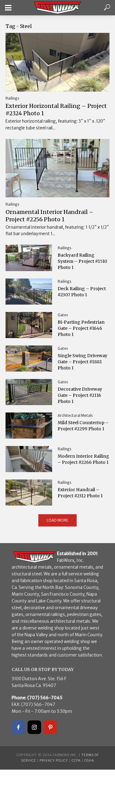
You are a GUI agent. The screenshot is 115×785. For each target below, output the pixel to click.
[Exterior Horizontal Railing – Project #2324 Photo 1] (57, 62)
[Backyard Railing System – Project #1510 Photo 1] (29, 258)
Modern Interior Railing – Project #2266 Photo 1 (83, 459)
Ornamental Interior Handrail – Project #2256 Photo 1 (50, 215)
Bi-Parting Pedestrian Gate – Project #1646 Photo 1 (81, 328)
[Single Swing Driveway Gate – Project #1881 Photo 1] (29, 358)
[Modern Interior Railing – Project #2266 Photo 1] (29, 459)
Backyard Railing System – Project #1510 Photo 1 (82, 261)
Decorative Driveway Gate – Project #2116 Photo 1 (80, 395)
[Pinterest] (50, 727)
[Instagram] (34, 727)
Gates (63, 315)
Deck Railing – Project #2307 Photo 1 (82, 292)
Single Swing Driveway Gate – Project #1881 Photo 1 (82, 362)
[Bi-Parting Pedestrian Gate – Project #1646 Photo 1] (29, 325)
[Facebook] (18, 727)
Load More (57, 520)
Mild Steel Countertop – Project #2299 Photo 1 (83, 426)
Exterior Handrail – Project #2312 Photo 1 (80, 493)
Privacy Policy (54, 761)
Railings (12, 98)
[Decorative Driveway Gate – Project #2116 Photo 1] (29, 392)
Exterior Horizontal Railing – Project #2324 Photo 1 (56, 109)
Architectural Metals (75, 415)
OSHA (89, 761)
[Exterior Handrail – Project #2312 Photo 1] (29, 492)
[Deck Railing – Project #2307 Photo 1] (29, 291)
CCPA (76, 761)
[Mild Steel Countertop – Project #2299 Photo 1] (29, 425)
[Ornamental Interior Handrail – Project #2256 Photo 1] (57, 168)
